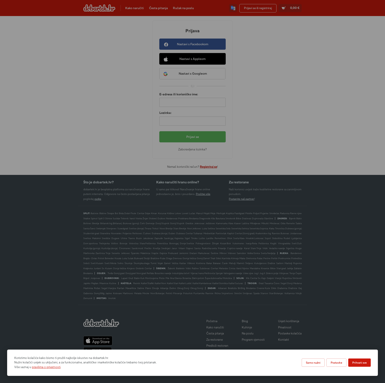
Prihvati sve (359, 362)
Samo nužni (313, 362)
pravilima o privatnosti (46, 367)
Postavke (336, 362)
